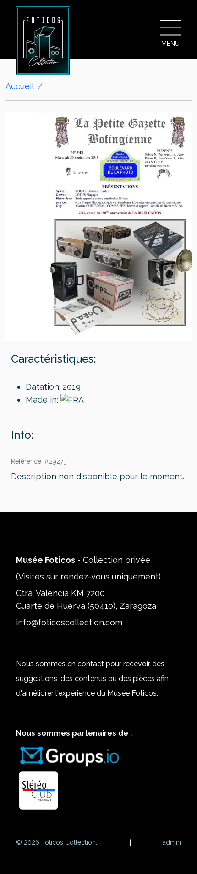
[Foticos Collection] (43, 40)
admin (172, 842)
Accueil (19, 86)
